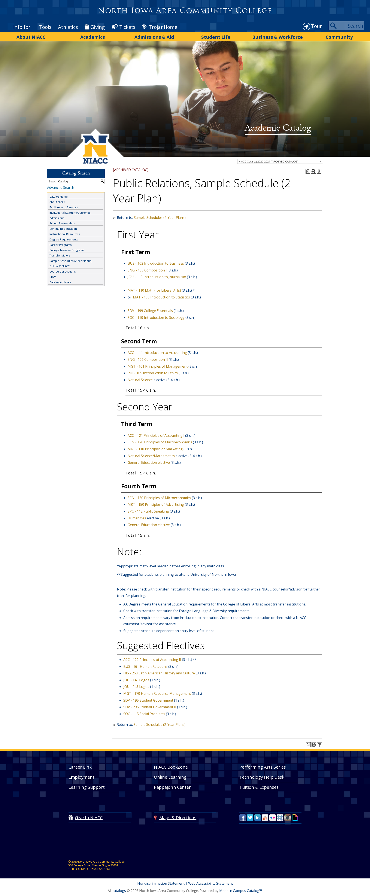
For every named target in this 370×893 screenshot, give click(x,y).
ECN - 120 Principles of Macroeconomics (160, 442)
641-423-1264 (101, 869)
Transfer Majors (59, 255)
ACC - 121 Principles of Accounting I (156, 435)
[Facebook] (242, 817)
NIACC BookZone (171, 767)
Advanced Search (60, 187)
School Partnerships (62, 223)
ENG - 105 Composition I (147, 270)
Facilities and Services (63, 207)
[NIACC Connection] (280, 817)
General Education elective (149, 462)
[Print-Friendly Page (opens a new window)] (313, 171)
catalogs (119, 890)
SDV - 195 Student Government (148, 700)
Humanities (137, 518)
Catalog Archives (60, 282)
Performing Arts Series (262, 767)
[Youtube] (265, 817)
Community (339, 37)
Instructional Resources (64, 234)
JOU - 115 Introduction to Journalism (157, 276)
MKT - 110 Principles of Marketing (155, 449)
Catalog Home (58, 196)
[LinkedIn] (257, 817)
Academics (92, 37)
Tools (45, 27)
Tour (316, 26)
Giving (97, 27)
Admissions (56, 218)
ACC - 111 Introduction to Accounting (157, 352)
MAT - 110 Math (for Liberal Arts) (154, 290)
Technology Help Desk (261, 777)
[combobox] (280, 161)
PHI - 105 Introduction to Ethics (153, 373)
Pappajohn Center (172, 787)
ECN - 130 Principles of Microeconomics (159, 497)
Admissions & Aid (154, 37)
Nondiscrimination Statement (161, 883)
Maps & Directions (177, 817)
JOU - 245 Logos (136, 686)
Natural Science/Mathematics (151, 455)
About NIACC (30, 37)
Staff (52, 277)
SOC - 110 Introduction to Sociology (156, 317)
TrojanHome (163, 27)
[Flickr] (272, 817)
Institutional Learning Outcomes (70, 213)
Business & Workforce (277, 37)
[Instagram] (287, 817)
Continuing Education (63, 229)
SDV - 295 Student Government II (149, 707)
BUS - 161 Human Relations (145, 666)
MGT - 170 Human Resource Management (157, 693)
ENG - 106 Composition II (148, 359)
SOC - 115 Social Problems (144, 713)
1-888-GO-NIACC (78, 869)
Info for (21, 27)
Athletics (68, 27)
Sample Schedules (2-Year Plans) (70, 261)
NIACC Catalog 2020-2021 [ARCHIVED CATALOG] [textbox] (268, 161)
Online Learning (170, 777)
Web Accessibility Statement (210, 883)
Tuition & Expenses (259, 787)
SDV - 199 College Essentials (150, 310)
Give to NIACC (89, 817)
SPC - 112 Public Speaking (148, 511)
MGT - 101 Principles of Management (158, 366)
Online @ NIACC (59, 266)
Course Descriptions (62, 271)
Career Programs (60, 245)
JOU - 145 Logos (136, 680)
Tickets (127, 27)
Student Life (215, 37)
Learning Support (87, 787)
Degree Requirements (63, 239)
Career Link (80, 767)
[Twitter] (250, 817)
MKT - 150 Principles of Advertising (156, 504)
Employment (81, 777)
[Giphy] (295, 817)
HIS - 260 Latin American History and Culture (159, 673)
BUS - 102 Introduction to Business (156, 263)
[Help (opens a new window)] (319, 171)
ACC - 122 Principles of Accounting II (152, 659)
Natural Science (140, 379)
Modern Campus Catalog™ (240, 890)
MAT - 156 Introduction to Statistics (161, 297)
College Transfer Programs (66, 250)
